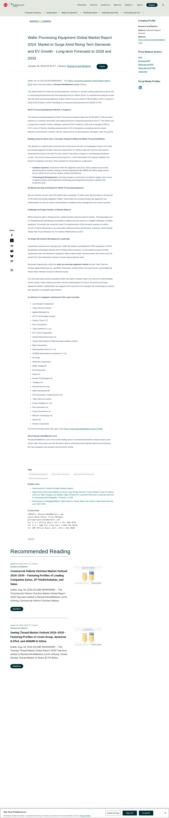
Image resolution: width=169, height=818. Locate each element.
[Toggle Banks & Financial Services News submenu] (81, 13)
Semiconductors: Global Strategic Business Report (52, 488)
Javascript (142, 72)
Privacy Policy (85, 816)
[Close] (165, 812)
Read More (17, 609)
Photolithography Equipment (38, 474)
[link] (81, 5)
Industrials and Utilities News (110, 13)
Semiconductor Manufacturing (84, 474)
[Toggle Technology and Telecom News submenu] (143, 13)
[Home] (14, 5)
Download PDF (144, 61)
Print (140, 57)
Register (152, 5)
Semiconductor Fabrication (61, 474)
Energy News (52, 13)
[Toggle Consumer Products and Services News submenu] (44, 13)
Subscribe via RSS (145, 65)
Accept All (146, 813)
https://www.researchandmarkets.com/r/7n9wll (83, 429)
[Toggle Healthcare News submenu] (99, 13)
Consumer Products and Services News (33, 13)
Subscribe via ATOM (146, 68)
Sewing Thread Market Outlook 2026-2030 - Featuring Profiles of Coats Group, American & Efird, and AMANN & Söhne (38, 637)
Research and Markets (79, 66)
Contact (31, 539)
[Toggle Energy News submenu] (59, 13)
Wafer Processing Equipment (38, 478)
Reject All (129, 813)
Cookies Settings (113, 813)
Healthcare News (90, 13)
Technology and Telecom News (132, 13)
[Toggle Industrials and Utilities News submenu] (121, 13)
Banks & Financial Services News (70, 13)
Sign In (140, 5)
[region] (84, 813)
